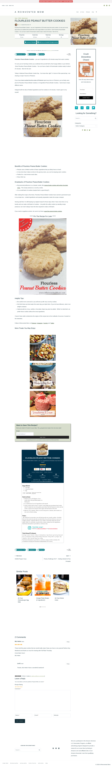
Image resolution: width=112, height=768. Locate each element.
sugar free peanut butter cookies (53, 211)
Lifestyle (88, 11)
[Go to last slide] (18, 590)
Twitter (52, 323)
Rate (49, 469)
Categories (78, 123)
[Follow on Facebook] (82, 107)
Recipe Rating (19, 684)
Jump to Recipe (31, 42)
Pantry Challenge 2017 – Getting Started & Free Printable (57, 558)
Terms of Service (32, 763)
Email (17, 431)
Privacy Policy (23, 763)
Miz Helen (18, 641)
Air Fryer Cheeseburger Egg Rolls (23, 600)
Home (3, 5)
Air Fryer (82, 11)
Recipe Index (5, 763)
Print (37, 469)
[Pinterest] (109, 5)
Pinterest (33, 323)
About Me (11, 5)
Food (77, 11)
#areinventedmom (53, 528)
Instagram (40, 323)
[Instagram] (107, 5)
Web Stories (41, 763)
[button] (40, 464)
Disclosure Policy (14, 763)
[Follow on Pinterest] (76, 107)
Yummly (45, 323)
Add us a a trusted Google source (48, 42)
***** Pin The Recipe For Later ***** (43, 216)
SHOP (93, 11)
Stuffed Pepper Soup (20, 557)
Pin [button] (43, 469)
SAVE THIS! (42, 437)
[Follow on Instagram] (87, 107)
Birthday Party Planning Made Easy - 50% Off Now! (56, 1)
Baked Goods (25, 18)
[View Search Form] (96, 12)
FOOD (19, 18)
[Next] (67, 590)
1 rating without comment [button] (37, 676)
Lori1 (19, 663)
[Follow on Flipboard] (93, 107)
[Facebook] (104, 5)
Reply (68, 641)
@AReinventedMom (41, 528)
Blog (7, 5)
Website (56, 715)
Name (17, 715)
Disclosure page (49, 50)
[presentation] (24, 585)
